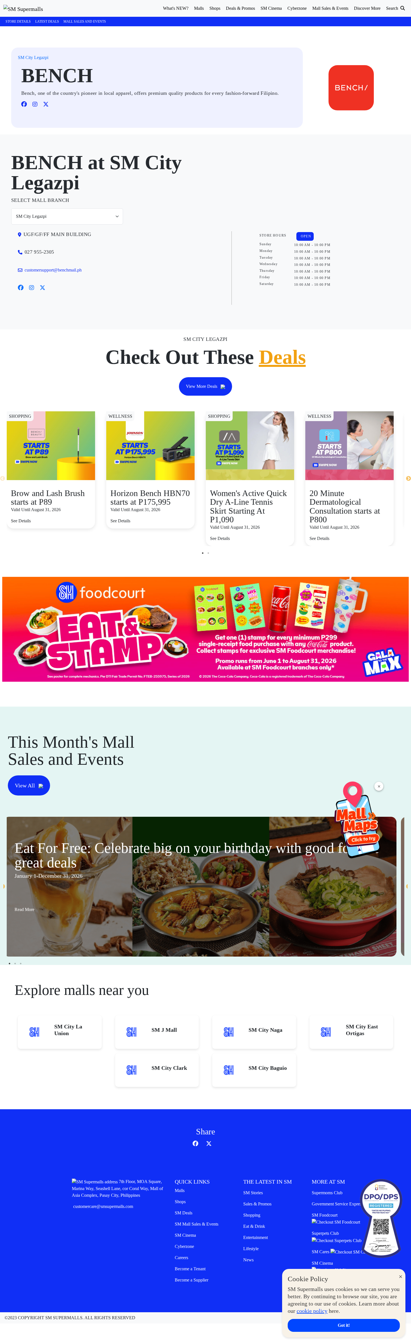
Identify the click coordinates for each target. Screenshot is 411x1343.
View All (25, 785)
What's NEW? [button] (175, 8)
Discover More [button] (367, 8)
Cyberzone (184, 1246)
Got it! (344, 1325)
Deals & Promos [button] (240, 8)
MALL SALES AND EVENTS (84, 21)
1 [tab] (203, 553)
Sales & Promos (257, 1204)
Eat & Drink (254, 1226)
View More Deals (202, 386)
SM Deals (183, 1212)
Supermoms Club (327, 1192)
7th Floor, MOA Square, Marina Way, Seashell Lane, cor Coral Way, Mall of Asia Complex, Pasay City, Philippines (117, 1188)
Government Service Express (337, 1204)
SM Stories (253, 1192)
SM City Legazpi (33, 57)
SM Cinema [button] (271, 8)
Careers (181, 1257)
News (248, 1259)
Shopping (251, 1215)
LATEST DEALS (47, 21)
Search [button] (392, 8)
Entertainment (255, 1237)
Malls (180, 1190)
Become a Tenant (190, 1268)
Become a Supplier (191, 1280)
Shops (180, 1201)
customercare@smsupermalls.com (103, 1206)
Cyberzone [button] (297, 8)
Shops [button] (214, 8)
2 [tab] (208, 553)
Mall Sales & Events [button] (330, 8)
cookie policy (312, 1311)
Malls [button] (199, 8)
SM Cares (321, 1251)
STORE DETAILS (18, 21)
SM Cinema (185, 1235)
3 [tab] (20, 963)
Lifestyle (251, 1248)
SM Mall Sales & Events (196, 1224)
